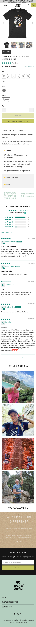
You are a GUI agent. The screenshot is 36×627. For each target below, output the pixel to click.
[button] (7, 63)
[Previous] (3, 23)
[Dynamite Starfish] (18, 5)
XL (23, 76)
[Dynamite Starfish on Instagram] (17, 614)
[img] (6, 238)
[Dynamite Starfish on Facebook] (14, 614)
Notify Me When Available (18, 121)
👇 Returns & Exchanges (11, 177)
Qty (3, 106)
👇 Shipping (7, 150)
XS (4, 76)
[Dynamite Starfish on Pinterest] (21, 614)
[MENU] (1, 5)
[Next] (32, 23)
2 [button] (17, 358)
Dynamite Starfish (12, 620)
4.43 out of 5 (23, 210)
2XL (28, 76)
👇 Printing (7, 184)
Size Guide (28, 66)
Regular (6, 99)
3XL (4, 81)
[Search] (28, 5)
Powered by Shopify (21, 622)
